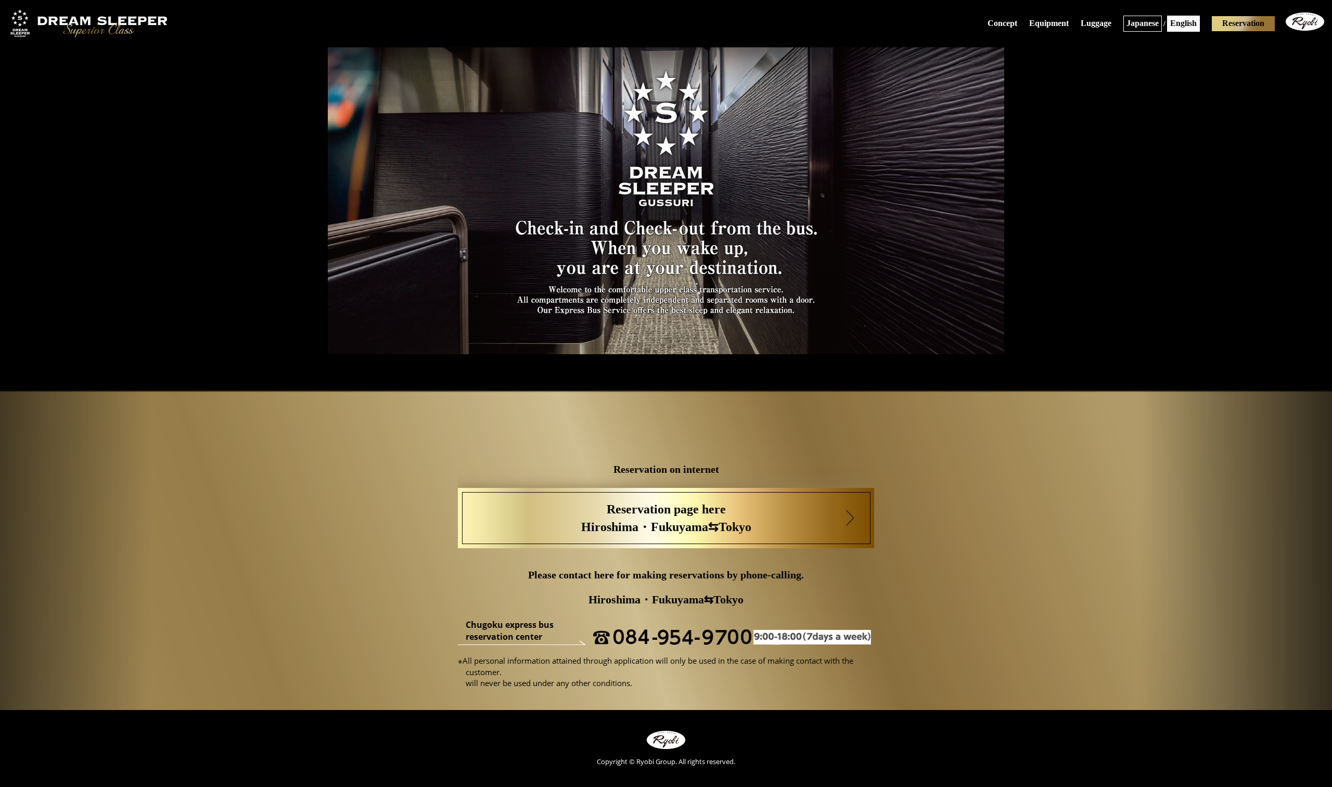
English (1183, 23)
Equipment (1049, 23)
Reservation (1243, 23)
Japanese (1142, 23)
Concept (1002, 23)
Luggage (1096, 23)
